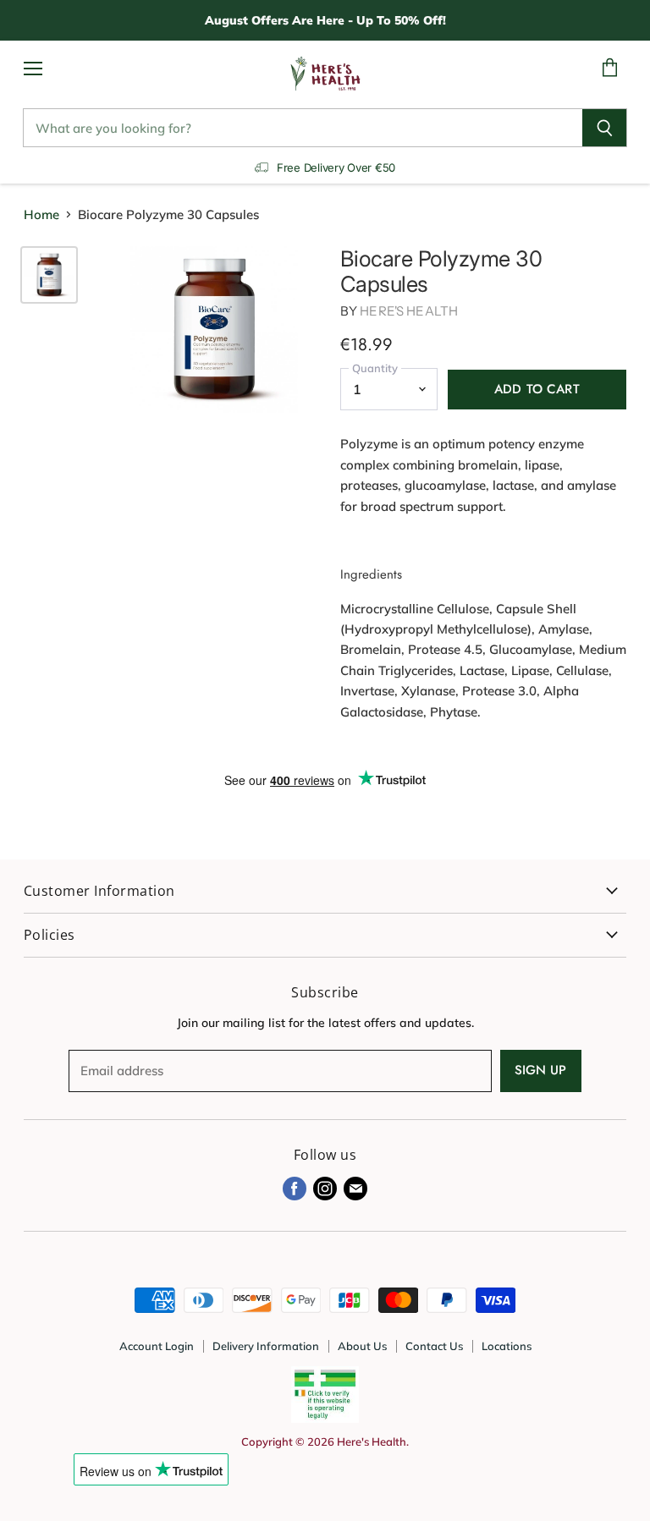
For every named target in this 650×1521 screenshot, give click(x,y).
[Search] (604, 127)
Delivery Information (265, 1346)
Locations (507, 1346)
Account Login (156, 1346)
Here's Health (409, 311)
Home (41, 214)
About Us (362, 1346)
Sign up (541, 1070)
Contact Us (434, 1346)
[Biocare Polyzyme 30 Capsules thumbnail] (49, 275)
